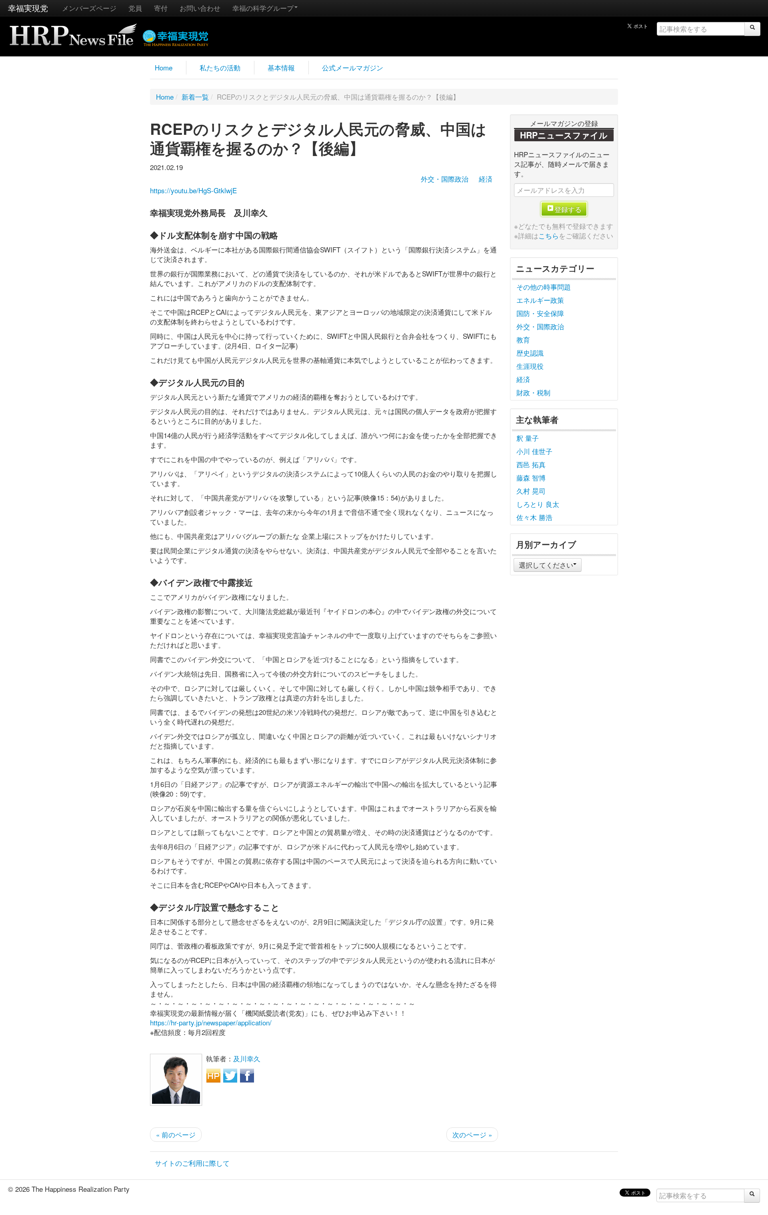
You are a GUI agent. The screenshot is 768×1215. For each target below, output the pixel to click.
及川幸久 (246, 1058)
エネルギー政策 (540, 300)
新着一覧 (195, 97)
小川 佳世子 (534, 451)
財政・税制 (533, 392)
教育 (523, 339)
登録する (568, 209)
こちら (548, 235)
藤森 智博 (531, 477)
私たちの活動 (220, 67)
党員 (135, 8)
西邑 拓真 (531, 464)
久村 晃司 (531, 491)
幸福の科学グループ (263, 8)
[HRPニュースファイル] (73, 31)
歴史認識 (530, 353)
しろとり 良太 (537, 504)
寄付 (161, 8)
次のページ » (472, 1134)
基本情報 (281, 67)
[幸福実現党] (176, 37)
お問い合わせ (200, 8)
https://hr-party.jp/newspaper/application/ (211, 1022)
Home (163, 67)
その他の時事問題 (543, 287)
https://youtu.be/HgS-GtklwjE (193, 190)
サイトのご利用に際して (192, 1163)
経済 (485, 179)
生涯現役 (530, 366)
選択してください (546, 565)
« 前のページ (176, 1134)
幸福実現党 (28, 8)
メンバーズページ (89, 8)
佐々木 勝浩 (534, 517)
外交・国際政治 (444, 179)
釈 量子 (527, 438)
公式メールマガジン (352, 67)
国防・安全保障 (540, 313)
